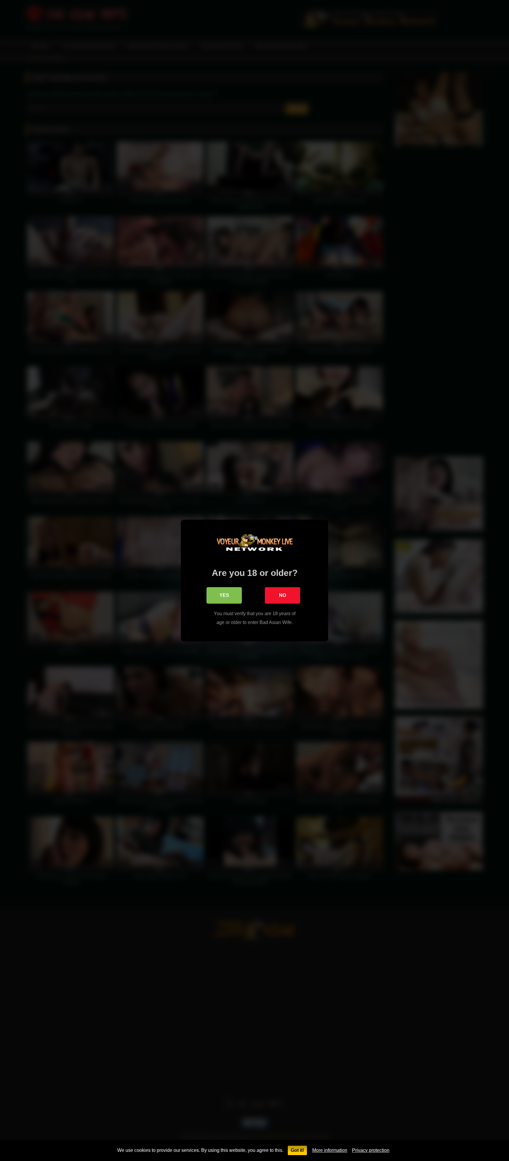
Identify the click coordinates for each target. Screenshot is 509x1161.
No (282, 595)
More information (329, 1150)
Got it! (297, 1150)
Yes (224, 595)
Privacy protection (370, 1150)
